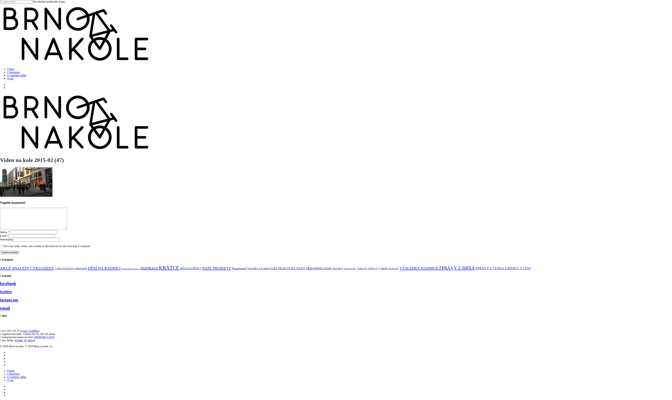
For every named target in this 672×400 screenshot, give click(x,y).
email (5, 308)
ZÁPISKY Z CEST (518, 268)
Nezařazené (239, 268)
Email (4, 235)
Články (11, 370)
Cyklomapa (13, 373)
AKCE (5, 268)
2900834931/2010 (44, 337)
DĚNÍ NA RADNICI (104, 268)
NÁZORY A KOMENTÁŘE (262, 268)
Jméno (4, 232)
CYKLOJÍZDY (42, 268)
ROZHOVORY (350, 269)
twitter (6, 291)
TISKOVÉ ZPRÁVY (367, 268)
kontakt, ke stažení (25, 340)
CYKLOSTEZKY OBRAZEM (71, 268)
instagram (9, 300)
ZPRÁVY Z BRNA (457, 268)
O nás (10, 380)
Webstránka (6, 239)
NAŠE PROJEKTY (216, 268)
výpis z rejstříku (29, 330)
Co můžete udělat (16, 377)
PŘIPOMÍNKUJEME (319, 268)
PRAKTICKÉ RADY (291, 268)
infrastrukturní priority (130, 269)
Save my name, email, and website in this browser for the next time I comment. (47, 246)
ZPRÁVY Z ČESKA (489, 268)
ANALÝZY (20, 268)
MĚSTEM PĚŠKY (190, 268)
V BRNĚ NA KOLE (389, 268)
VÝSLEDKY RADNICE (419, 268)
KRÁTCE (169, 268)
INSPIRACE (149, 268)
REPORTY (337, 268)
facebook (8, 283)
